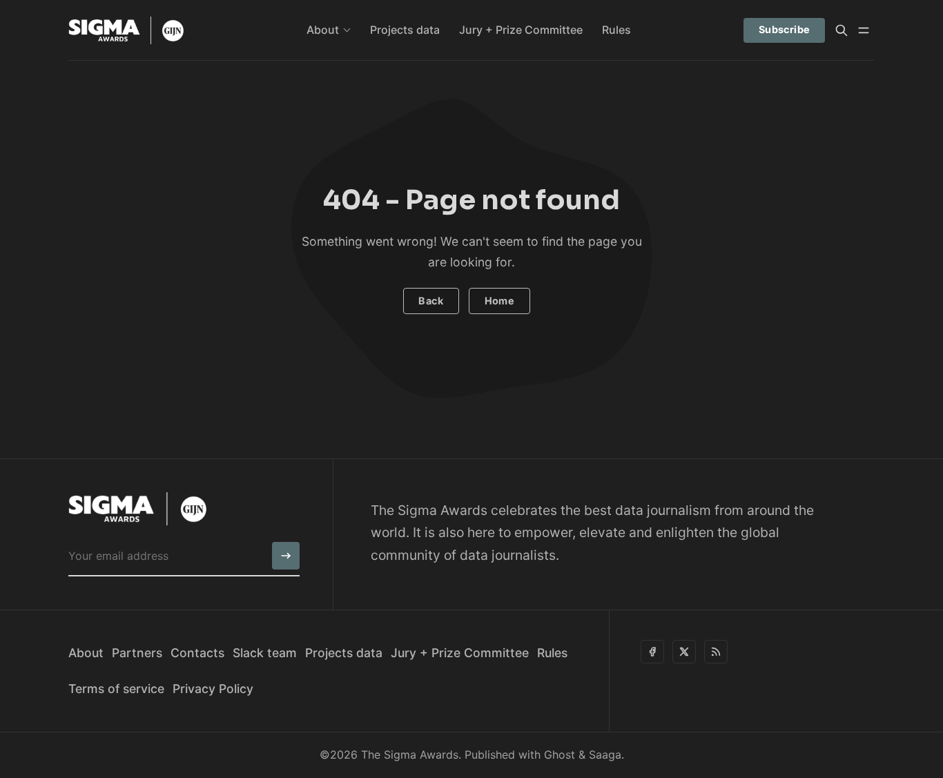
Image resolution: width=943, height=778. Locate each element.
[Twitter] (684, 651)
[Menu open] (864, 30)
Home (500, 301)
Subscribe (784, 29)
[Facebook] (652, 651)
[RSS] (716, 651)
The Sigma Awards (409, 754)
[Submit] (286, 556)
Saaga (605, 754)
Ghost (559, 754)
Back (430, 301)
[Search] (841, 30)
